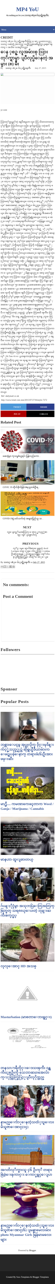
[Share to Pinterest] (13, 566)
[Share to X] (7, 566)
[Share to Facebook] (10, 566)
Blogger (32, 1250)
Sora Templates (23, 1277)
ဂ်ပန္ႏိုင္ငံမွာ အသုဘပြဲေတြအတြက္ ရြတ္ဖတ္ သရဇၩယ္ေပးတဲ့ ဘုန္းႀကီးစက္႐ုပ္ (27, 910)
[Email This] (2, 566)
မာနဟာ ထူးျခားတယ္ (17, 859)
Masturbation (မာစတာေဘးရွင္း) (26, 1017)
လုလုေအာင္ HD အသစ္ (18, 966)
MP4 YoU (27, 9)
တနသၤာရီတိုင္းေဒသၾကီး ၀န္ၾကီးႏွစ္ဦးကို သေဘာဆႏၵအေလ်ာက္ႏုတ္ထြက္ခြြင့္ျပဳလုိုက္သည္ (26, 1072)
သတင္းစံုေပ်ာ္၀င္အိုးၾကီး (18, 68)
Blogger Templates (41, 1277)
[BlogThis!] (4, 566)
